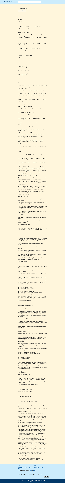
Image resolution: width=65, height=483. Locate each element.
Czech (34, 470)
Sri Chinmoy (34, 480)
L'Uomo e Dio (23, 5)
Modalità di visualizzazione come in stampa (25, 468)
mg (41, 474)
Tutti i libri (27, 480)
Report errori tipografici (39, 467)
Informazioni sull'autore (48, 1)
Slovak (31, 470)
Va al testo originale (22, 465)
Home (19, 5)
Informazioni (41, 480)
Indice (35, 465)
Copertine (32, 481)
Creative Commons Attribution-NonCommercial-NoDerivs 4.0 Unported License (30, 476)
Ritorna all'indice (22, 11)
